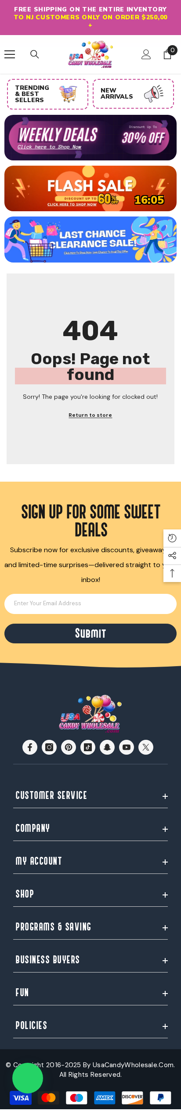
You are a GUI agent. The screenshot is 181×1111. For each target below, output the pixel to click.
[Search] (34, 54)
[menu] (9, 54)
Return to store (90, 415)
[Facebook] (29, 747)
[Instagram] (49, 747)
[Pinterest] (68, 747)
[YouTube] (126, 747)
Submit (90, 633)
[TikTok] (87, 747)
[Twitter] (145, 747)
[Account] (146, 54)
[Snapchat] (107, 747)
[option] (90, 17)
